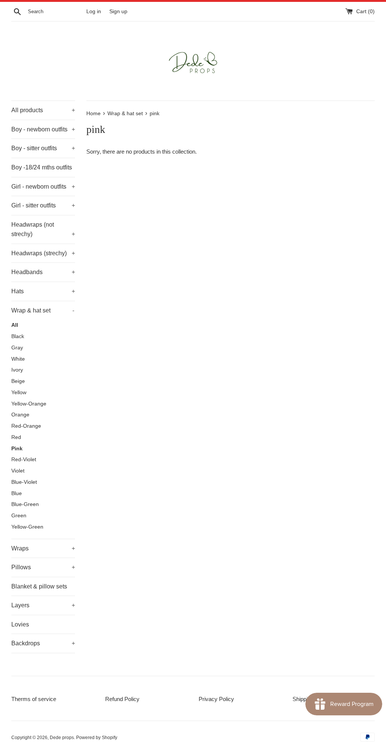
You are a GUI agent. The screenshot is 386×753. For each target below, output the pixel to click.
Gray (17, 348)
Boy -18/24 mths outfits (41, 167)
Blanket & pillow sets (39, 586)
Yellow (18, 392)
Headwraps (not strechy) (43, 229)
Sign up (118, 11)
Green (18, 515)
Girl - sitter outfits (43, 205)
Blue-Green (25, 504)
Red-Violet (23, 459)
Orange (20, 415)
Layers (43, 605)
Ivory (17, 370)
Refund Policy (122, 699)
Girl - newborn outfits (43, 186)
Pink (17, 448)
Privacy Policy (216, 699)
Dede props (62, 737)
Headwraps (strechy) (43, 253)
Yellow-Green (27, 527)
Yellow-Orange (28, 404)
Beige (18, 381)
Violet (18, 471)
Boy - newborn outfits (43, 129)
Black (17, 336)
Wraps (43, 548)
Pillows (43, 567)
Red (16, 437)
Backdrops (43, 643)
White (18, 359)
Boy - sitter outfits (43, 148)
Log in (93, 11)
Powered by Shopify (96, 737)
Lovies (20, 624)
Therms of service (33, 699)
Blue (16, 493)
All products (43, 110)
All (14, 325)
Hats (43, 291)
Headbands (43, 272)
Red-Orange (26, 426)
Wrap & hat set (42, 310)
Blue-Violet (24, 482)
